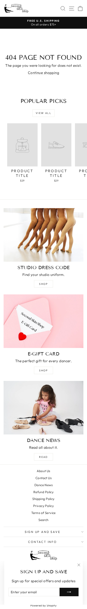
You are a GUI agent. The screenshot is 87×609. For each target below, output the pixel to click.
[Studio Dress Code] (43, 235)
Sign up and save (42, 532)
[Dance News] (43, 407)
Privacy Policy (43, 506)
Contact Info (42, 542)
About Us (43, 471)
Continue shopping (43, 72)
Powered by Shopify (43, 605)
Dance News (43, 485)
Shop (43, 283)
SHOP (43, 370)
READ (43, 457)
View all (43, 113)
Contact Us (43, 478)
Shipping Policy (43, 499)
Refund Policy (43, 492)
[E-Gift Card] (43, 321)
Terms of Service (43, 513)
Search (43, 520)
